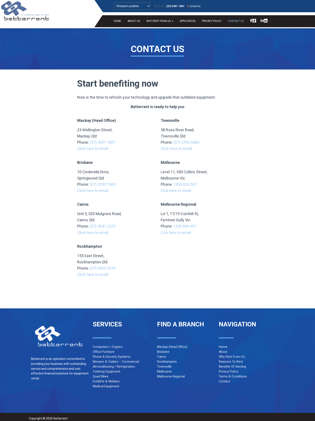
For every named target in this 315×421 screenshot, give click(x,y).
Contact (224, 381)
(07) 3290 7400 (103, 184)
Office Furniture (103, 352)
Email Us (195, 6)
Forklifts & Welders (106, 381)
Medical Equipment (106, 386)
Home (223, 347)
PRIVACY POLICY (212, 21)
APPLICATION (187, 21)
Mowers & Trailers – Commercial (116, 362)
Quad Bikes (100, 376)
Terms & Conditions (233, 376)
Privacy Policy (228, 371)
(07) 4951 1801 (175, 6)
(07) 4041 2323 (103, 226)
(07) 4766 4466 (186, 142)
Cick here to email (176, 190)
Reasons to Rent (231, 362)
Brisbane (163, 352)
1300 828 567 (184, 184)
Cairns (161, 357)
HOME (117, 21)
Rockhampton (167, 362)
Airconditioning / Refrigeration (114, 366)
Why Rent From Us (232, 357)
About (223, 352)
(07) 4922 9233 (103, 268)
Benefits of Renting (232, 366)
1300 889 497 (184, 226)
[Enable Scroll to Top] (306, 412)
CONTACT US (236, 21)
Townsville (164, 366)
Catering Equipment (106, 371)
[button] (172, 21)
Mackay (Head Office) (172, 347)
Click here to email (92, 148)
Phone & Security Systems (111, 357)
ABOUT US (134, 21)
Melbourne (164, 371)
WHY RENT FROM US (158, 21)
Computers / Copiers (108, 347)
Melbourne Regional (171, 376)
